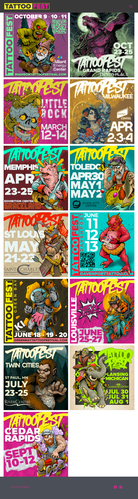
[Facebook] (115, 487)
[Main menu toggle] (130, 6)
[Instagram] (120, 487)
